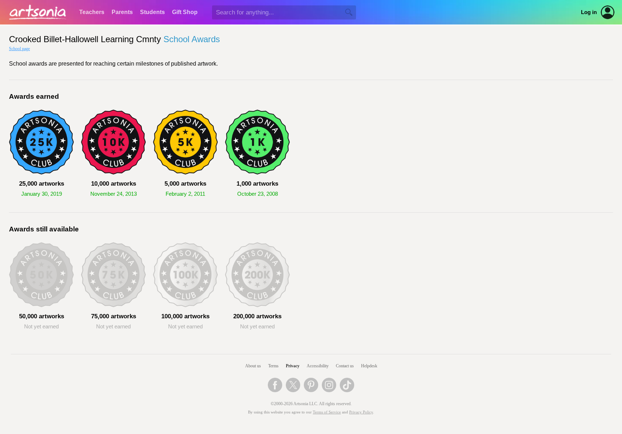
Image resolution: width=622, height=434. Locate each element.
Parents (122, 12)
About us (253, 365)
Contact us (345, 365)
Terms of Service (327, 412)
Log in (589, 12)
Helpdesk (369, 365)
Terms (273, 365)
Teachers (91, 12)
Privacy (292, 365)
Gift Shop (185, 12)
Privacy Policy (361, 412)
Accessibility (318, 365)
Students (152, 12)
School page (19, 48)
